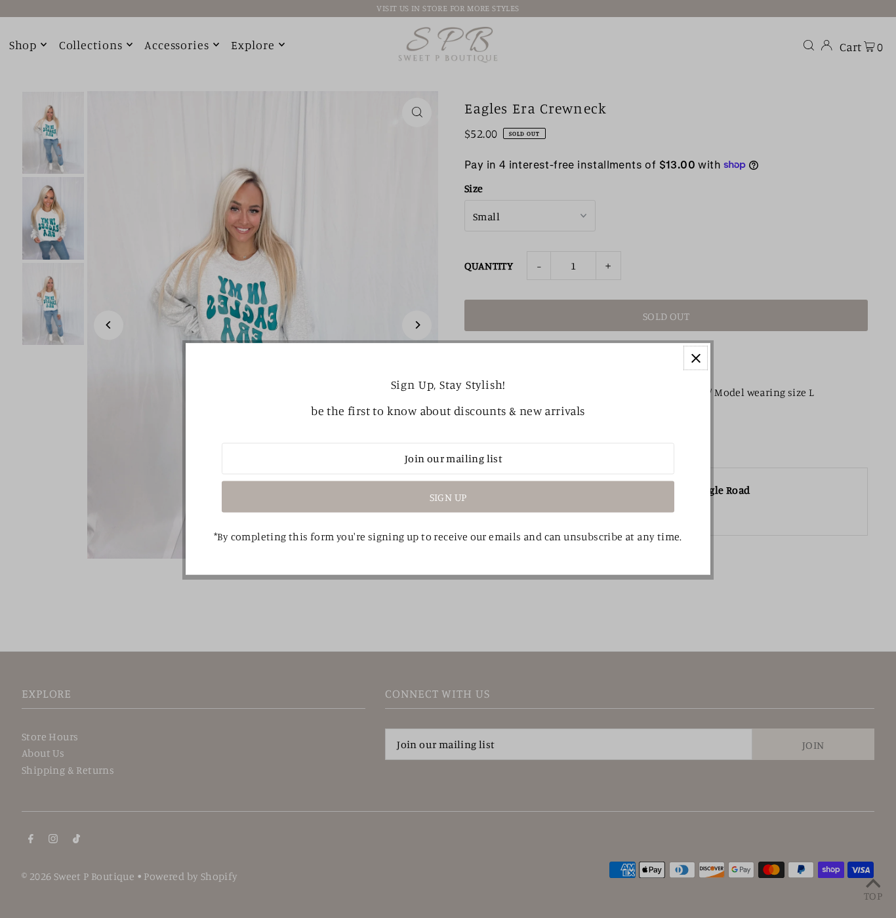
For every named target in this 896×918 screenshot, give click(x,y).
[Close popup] (695, 357)
